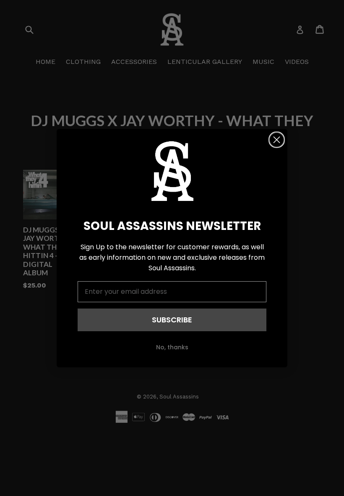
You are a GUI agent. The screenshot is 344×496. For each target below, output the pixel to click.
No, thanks (172, 347)
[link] (172, 171)
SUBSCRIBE (172, 319)
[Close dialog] (276, 139)
